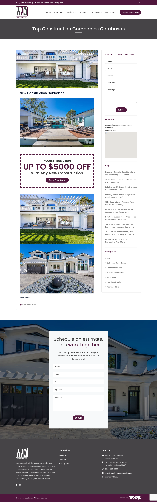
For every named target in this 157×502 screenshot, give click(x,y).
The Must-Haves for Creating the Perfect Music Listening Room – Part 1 (120, 233)
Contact (62, 459)
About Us (63, 455)
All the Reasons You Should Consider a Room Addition (120, 180)
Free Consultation (130, 12)
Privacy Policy (64, 463)
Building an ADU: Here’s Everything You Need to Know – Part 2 (121, 188)
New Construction (29, 305)
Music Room (112, 277)
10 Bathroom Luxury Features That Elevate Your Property (119, 203)
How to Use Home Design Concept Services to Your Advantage (119, 210)
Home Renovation (114, 268)
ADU (108, 258)
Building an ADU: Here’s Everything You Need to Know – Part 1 (121, 195)
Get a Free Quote (57, 180)
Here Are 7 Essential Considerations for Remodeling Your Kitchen (120, 173)
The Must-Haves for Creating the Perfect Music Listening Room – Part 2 (120, 225)
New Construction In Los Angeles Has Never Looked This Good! (120, 218)
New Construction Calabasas (42, 93)
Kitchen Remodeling (115, 272)
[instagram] (20, 485)
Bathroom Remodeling (116, 263)
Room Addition (113, 287)
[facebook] (16, 485)
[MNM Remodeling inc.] (22, 12)
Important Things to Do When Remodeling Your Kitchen (117, 240)
